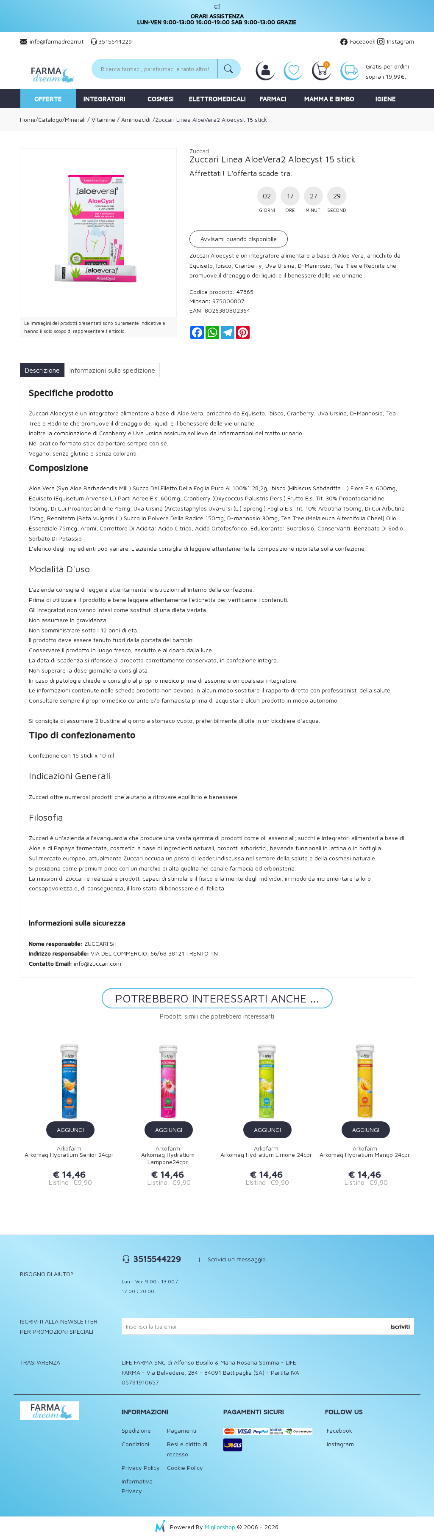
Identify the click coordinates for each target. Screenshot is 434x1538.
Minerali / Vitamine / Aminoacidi (107, 119)
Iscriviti (400, 1326)
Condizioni (135, 1443)
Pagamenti (181, 1430)
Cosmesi (160, 98)
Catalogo (50, 119)
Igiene (386, 98)
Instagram (399, 41)
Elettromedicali (217, 98)
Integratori (104, 98)
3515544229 (115, 41)
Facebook (362, 41)
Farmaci (273, 98)
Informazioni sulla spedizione (112, 370)
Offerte (48, 98)
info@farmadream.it (56, 41)
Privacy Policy (141, 1467)
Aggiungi (70, 1129)
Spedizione (136, 1430)
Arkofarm (69, 1148)
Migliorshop (220, 1526)
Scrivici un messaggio (237, 1259)
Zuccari (199, 150)
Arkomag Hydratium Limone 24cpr (266, 1154)
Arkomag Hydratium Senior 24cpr (69, 1154)
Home (28, 119)
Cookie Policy (185, 1467)
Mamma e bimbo (329, 98)
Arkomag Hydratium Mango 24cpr (365, 1154)
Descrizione (42, 370)
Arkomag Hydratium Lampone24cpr (168, 1158)
